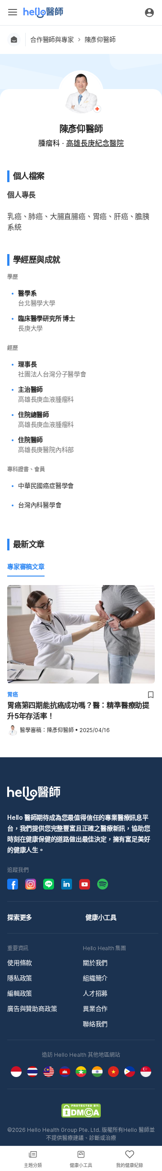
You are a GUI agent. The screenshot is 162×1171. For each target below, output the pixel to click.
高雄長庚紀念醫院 (95, 143)
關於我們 (95, 962)
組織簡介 (95, 978)
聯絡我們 (95, 1024)
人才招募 (95, 993)
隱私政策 (19, 978)
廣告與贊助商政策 (32, 1008)
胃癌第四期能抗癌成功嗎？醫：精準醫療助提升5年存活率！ (78, 710)
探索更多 (19, 917)
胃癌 (12, 694)
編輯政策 (19, 993)
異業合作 (95, 1008)
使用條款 (19, 962)
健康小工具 (101, 917)
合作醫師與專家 (52, 39)
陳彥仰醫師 (100, 39)
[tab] (26, 567)
